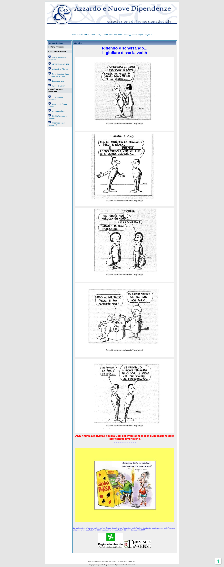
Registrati (148, 35)
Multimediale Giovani (60, 69)
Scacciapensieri (58, 81)
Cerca (105, 35)
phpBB (115, 561)
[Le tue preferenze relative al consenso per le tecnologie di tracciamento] (218, 561)
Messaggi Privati (130, 35)
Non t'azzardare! (58, 111)
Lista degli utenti (115, 35)
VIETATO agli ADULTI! (60, 64)
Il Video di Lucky (58, 86)
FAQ (99, 35)
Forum (86, 35)
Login (140, 35)
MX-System (99, 561)
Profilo (93, 35)
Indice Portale (77, 35)
